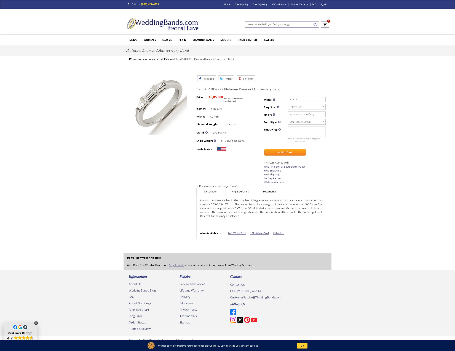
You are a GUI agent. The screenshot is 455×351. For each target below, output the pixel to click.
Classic (167, 40)
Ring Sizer (135, 316)
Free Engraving (260, 4)
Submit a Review (140, 329)
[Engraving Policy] (279, 122)
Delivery (185, 297)
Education (186, 303)
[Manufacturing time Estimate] (215, 140)
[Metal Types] (206, 132)
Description (211, 191)
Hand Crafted (247, 40)
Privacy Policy (188, 310)
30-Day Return (279, 4)
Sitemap (185, 322)
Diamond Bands (203, 40)
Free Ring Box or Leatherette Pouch (285, 166)
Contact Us (237, 285)
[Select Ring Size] (278, 107)
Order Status (137, 322)
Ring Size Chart (240, 191)
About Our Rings (140, 303)
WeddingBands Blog (142, 290)
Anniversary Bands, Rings (148, 59)
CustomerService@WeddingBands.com (255, 297)
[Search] (315, 24)
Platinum (169, 59)
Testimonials (188, 316)
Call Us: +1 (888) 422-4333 (247, 291)
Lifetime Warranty (299, 4)
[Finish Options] (274, 114)
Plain (182, 40)
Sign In (324, 4)
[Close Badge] (36, 323)
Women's (150, 40)
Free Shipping (241, 4)
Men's (133, 40)
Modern (225, 40)
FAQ (314, 4)
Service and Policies (192, 284)
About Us (135, 284)
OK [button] (302, 345)
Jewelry (268, 40)
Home (227, 4)
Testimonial (270, 191)
